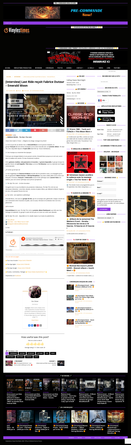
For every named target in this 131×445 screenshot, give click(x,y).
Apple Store (97, 437)
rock (36, 357)
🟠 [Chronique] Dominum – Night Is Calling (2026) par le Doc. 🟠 (42, 428)
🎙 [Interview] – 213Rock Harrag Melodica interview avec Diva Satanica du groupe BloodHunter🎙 (87, 397)
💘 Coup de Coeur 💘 (81, 240)
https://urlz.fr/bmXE (24, 268)
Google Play (107, 437)
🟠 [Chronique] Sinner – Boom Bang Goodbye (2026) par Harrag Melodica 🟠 (84, 321)
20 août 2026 (79, 289)
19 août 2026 (79, 313)
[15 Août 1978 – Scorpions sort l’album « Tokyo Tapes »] (103, 164)
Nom (99, 187)
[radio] (27, 344)
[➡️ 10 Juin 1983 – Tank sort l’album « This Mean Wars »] (81, 116)
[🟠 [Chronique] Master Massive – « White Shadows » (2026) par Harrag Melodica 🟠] (79, 416)
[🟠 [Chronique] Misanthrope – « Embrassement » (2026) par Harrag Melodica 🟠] (115, 416)
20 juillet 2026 (71, 231)
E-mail (99, 193)
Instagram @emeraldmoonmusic (17, 224)
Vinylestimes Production (22, 68)
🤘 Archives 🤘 (80, 103)
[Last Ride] (32, 326)
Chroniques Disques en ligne (81, 282)
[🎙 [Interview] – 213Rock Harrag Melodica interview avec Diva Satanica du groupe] (87, 385)
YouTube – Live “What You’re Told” (18, 222)
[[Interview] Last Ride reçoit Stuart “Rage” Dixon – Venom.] (51, 385)
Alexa (124, 437)
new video (20, 357)
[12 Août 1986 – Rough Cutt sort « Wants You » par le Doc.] (111, 170)
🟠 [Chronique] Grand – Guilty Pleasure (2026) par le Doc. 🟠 (85, 286)
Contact (79, 68)
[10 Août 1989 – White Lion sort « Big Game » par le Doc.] (119, 170)
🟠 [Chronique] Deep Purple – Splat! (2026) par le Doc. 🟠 (60, 427)
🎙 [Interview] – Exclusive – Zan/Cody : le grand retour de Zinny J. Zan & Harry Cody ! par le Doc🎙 (69, 397)
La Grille (91, 68)
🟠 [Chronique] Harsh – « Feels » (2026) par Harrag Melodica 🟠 (97, 427)
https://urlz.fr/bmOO (25, 260)
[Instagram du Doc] (37, 326)
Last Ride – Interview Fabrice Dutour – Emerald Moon (32, 253)
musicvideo (10, 357)
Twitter (79, 437)
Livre (108, 68)
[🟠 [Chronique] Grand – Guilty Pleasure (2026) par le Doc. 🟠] (70, 287)
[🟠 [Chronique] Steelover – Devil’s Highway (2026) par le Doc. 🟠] (70, 309)
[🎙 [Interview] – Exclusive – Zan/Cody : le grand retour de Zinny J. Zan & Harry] (69, 385)
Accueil (7, 68)
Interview (38, 68)
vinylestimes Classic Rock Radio (13, 253)
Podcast (29, 357)
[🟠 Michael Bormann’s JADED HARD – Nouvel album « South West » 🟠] (81, 253)
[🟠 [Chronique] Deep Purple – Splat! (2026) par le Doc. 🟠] (61, 416)
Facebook (18, 275)
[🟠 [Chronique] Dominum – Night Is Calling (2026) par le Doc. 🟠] (43, 416)
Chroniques (50, 68)
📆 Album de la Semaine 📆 (81, 193)
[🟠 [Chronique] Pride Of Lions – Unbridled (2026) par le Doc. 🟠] (25, 416)
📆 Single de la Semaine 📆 (81, 149)
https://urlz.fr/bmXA (23, 264)
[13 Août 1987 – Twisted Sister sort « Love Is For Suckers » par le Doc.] (119, 164)
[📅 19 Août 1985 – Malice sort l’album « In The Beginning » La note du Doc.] (111, 158)
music (53, 353)
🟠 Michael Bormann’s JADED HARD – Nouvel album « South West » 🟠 (80, 268)
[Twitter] (35, 326)
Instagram (88, 437)
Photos (60, 68)
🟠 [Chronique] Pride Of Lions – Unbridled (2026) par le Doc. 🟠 (24, 427)
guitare (22, 353)
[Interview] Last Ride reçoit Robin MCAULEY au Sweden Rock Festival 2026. (33, 397)
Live (47, 353)
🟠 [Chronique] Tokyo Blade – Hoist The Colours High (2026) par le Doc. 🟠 (84, 297)
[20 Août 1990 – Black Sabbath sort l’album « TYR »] (103, 158)
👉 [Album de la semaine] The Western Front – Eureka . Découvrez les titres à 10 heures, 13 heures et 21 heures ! (80, 223)
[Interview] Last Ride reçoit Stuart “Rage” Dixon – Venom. (50, 396)
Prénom (100, 181)
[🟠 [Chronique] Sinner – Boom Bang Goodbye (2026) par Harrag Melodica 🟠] (70, 322)
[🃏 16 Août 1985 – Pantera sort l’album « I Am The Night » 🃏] (119, 158)
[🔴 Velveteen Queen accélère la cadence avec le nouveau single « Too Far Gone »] (81, 162)
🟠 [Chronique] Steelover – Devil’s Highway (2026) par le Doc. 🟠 (84, 309)
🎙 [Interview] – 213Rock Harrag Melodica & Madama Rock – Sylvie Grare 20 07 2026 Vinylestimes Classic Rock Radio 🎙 (105, 398)
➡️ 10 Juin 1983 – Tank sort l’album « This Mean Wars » (79, 130)
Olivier (19, 90)
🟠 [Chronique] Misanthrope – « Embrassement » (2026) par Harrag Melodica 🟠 (114, 429)
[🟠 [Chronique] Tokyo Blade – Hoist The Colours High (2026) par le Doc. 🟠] (70, 297)
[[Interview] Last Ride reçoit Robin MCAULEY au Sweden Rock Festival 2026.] (33, 385)
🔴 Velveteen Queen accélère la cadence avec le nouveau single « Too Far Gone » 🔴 (80, 177)
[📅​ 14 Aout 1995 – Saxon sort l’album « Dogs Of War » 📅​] (111, 164)
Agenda (69, 68)
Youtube (117, 437)
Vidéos (101, 68)
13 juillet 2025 (11, 90)
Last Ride (40, 353)
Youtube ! (117, 68)
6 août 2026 (71, 182)
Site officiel (10, 220)
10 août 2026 (79, 325)
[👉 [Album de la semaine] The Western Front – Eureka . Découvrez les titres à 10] (81, 206)
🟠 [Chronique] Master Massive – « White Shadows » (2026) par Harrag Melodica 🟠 (79, 428)
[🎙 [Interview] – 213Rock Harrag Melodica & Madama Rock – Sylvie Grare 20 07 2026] (105, 385)
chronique (13, 353)
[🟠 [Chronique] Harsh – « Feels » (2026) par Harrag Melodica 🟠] (97, 416)
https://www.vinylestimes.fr (36, 272)
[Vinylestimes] (29, 326)
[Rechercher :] (116, 71)
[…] (79, 143)
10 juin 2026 (71, 134)
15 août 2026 (71, 273)
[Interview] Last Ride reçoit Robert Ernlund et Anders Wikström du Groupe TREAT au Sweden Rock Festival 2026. (15, 398)
